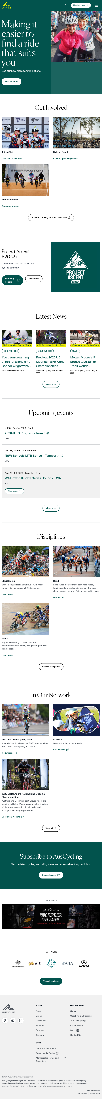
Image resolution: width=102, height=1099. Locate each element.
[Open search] (65, 5)
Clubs (73, 1011)
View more (51, 384)
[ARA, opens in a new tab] (67, 963)
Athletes (40, 1025)
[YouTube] (13, 1020)
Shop (79, 1030)
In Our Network (77, 1025)
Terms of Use (95, 1093)
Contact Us (75, 1035)
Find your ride (11, 82)
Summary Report (14, 280)
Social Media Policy (45, 1053)
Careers (40, 1035)
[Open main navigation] (96, 5)
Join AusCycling (78, 1021)
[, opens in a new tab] (51, 916)
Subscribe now (52, 876)
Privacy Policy (81, 1093)
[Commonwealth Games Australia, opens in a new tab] (51, 963)
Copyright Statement (46, 1048)
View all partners (51, 981)
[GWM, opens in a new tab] (84, 963)
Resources (34, 279)
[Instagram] (21, 1020)
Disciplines (41, 1021)
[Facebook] (5, 1020)
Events (39, 1016)
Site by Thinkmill (93, 1091)
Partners (40, 1030)
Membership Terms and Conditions (47, 1059)
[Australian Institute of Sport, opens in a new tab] (34, 963)
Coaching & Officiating (81, 1016)
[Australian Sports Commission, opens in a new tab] (18, 963)
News (38, 1011)
